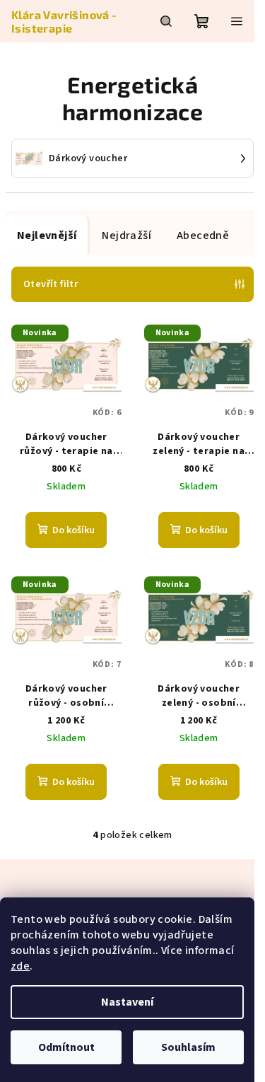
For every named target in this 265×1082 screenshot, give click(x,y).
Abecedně (203, 235)
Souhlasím (188, 1047)
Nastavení (127, 1002)
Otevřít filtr (50, 284)
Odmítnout (66, 1047)
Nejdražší (126, 235)
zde (20, 966)
